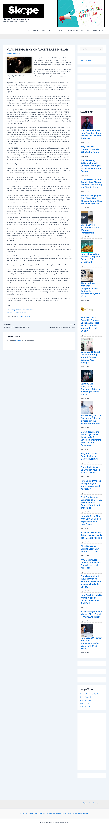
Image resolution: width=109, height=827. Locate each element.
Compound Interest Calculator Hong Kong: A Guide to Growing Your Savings (90, 357)
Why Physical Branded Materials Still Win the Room (90, 149)
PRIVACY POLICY (83, 813)
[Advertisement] (93, 741)
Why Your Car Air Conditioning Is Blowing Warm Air (89, 456)
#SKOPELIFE (51, 813)
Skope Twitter (84, 703)
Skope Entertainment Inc (16, 19)
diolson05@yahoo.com (23, 316)
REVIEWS (42, 813)
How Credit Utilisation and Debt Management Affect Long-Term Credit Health (91, 643)
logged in (18, 340)
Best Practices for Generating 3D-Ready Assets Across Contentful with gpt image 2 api (91, 502)
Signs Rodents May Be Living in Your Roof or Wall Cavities (91, 470)
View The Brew (85, 706)
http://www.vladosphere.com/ (16, 312)
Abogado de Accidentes (90, 803)
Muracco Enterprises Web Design (91, 694)
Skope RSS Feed (85, 700)
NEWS (36, 813)
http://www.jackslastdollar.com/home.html (20, 310)
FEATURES (29, 813)
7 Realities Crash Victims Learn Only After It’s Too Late (90, 549)
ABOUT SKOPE (72, 813)
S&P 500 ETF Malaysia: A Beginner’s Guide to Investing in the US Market (90, 389)
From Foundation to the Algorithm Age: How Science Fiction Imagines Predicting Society (91, 581)
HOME (22, 813)
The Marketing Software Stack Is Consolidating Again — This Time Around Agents (91, 165)
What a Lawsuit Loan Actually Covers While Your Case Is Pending (91, 535)
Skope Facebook (85, 697)
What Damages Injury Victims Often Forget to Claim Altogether (91, 614)
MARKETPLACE (61, 813)
